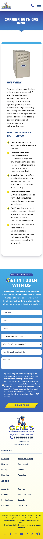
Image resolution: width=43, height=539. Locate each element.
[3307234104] (32, 5)
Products (21, 469)
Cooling (4, 469)
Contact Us (22, 505)
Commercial (23, 464)
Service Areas (7, 500)
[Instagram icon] (16, 534)
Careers (4, 494)
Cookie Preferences (24, 520)
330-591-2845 (23, 437)
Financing (22, 475)
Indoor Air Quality (25, 458)
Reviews (21, 489)
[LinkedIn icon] (27, 534)
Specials (21, 500)
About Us (5, 489)
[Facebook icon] (10, 534)
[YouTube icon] (21, 534)
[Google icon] (5, 534)
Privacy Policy (9, 520)
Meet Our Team (24, 494)
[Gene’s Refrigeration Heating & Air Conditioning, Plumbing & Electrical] (6, 5)
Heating (4, 464)
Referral (5, 505)
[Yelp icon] (32, 534)
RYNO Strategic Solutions (29, 526)
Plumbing (5, 458)
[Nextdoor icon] (38, 534)
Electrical (5, 475)
